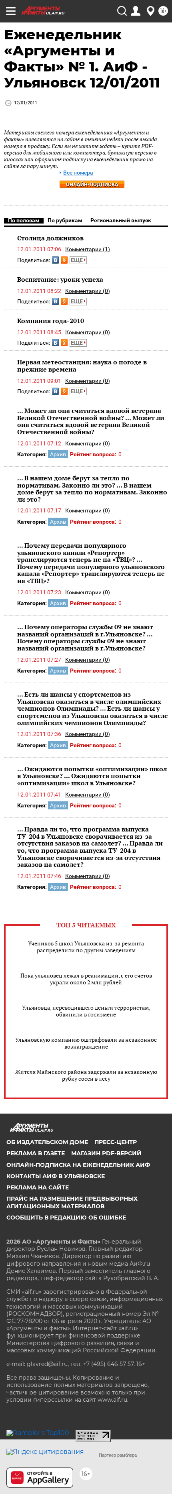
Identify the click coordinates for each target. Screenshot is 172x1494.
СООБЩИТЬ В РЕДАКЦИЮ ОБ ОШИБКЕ (66, 1217)
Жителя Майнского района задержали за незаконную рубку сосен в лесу (86, 1075)
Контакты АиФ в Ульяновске (55, 1176)
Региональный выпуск (120, 220)
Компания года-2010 (50, 320)
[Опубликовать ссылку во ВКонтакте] (55, 260)
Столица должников (50, 238)
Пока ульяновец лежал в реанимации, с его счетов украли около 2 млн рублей (86, 979)
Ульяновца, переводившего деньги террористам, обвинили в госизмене (86, 1011)
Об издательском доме (47, 1142)
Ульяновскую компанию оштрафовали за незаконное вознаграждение (86, 1043)
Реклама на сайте (37, 1187)
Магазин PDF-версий (106, 1153)
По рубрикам (65, 220)
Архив (58, 454)
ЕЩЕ (77, 260)
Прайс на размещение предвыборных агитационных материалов (72, 1202)
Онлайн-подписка (92, 184)
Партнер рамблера (118, 1455)
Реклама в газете (35, 1153)
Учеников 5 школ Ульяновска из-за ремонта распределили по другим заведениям (86, 946)
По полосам (24, 220)
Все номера (78, 173)
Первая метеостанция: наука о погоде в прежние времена (82, 366)
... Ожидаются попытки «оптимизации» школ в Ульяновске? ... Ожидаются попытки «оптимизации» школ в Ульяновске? (92, 775)
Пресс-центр (115, 1142)
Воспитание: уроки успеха (60, 279)
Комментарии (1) (87, 249)
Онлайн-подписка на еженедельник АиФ (78, 1165)
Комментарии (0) (87, 291)
